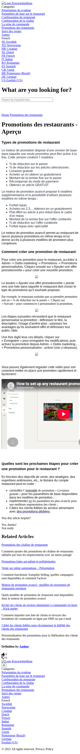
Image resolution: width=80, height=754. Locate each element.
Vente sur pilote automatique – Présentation (28, 568)
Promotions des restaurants (26, 115)
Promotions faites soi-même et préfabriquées (29, 561)
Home (5, 115)
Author (24, 646)
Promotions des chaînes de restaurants (25, 544)
